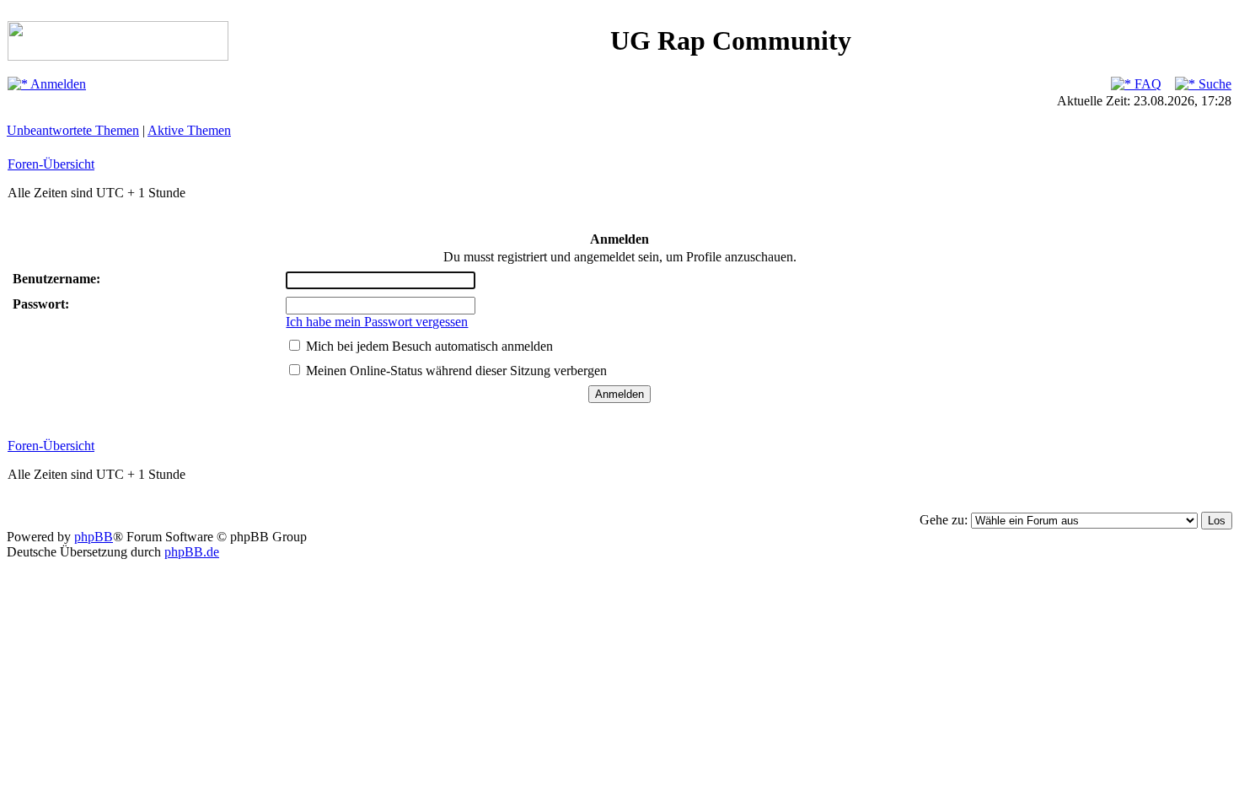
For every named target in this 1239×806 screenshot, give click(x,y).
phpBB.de (191, 552)
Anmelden (57, 84)
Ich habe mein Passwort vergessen (377, 321)
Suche (1213, 84)
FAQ (1146, 84)
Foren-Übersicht (51, 164)
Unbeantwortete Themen (73, 130)
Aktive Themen (189, 130)
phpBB (93, 536)
